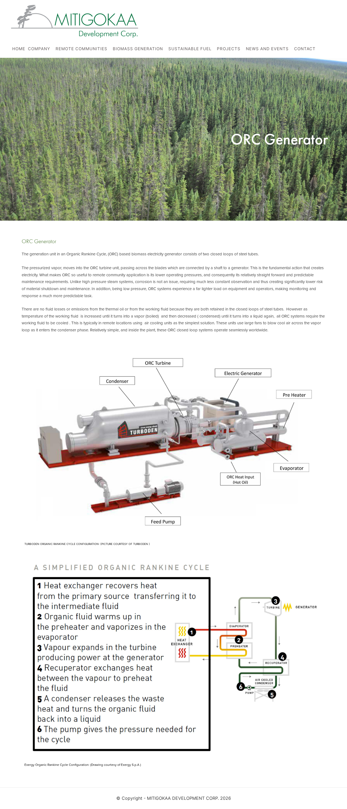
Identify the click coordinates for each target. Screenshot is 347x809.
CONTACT (305, 48)
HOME (18, 48)
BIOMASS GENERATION (138, 48)
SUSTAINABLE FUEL (189, 48)
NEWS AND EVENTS (267, 48)
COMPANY (39, 48)
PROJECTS (228, 48)
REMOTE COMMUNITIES (81, 48)
